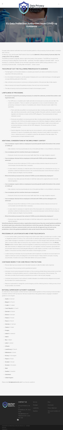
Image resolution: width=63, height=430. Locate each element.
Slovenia (7, 365)
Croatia (7, 305)
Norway (7, 355)
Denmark (7, 311)
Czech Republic (9, 308)
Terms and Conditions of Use (54, 411)
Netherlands (8, 352)
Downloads (50, 405)
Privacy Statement (52, 408)
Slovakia (7, 362)
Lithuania (7, 346)
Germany (7, 324)
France (6, 321)
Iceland (7, 333)
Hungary (7, 330)
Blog (49, 402)
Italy (6, 339)
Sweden (7, 371)
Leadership (36, 408)
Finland (7, 317)
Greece (7, 327)
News (31, 19)
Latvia (6, 343)
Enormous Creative (11, 429)
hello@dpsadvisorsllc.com (15, 382)
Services (35, 402)
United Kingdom (9, 377)
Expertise (35, 411)
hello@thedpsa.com (23, 413)
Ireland (6, 336)
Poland (7, 358)
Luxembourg (8, 349)
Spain (6, 368)
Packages (35, 405)
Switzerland (8, 374)
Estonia (7, 314)
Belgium (7, 302)
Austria (6, 299)
